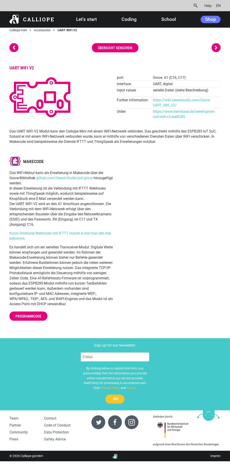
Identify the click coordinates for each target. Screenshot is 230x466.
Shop (210, 19)
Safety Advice (55, 439)
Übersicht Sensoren (115, 48)
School (168, 19)
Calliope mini (18, 30)
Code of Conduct (57, 425)
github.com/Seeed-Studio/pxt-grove (64, 178)
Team (13, 418)
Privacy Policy (110, 388)
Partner (15, 425)
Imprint (215, 456)
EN (218, 6)
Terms (131, 388)
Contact (50, 418)
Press (13, 439)
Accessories (42, 30)
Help (208, 6)
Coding (129, 19)
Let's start (86, 19)
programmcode (28, 316)
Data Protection (56, 432)
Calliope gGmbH (31, 456)
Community (18, 432)
